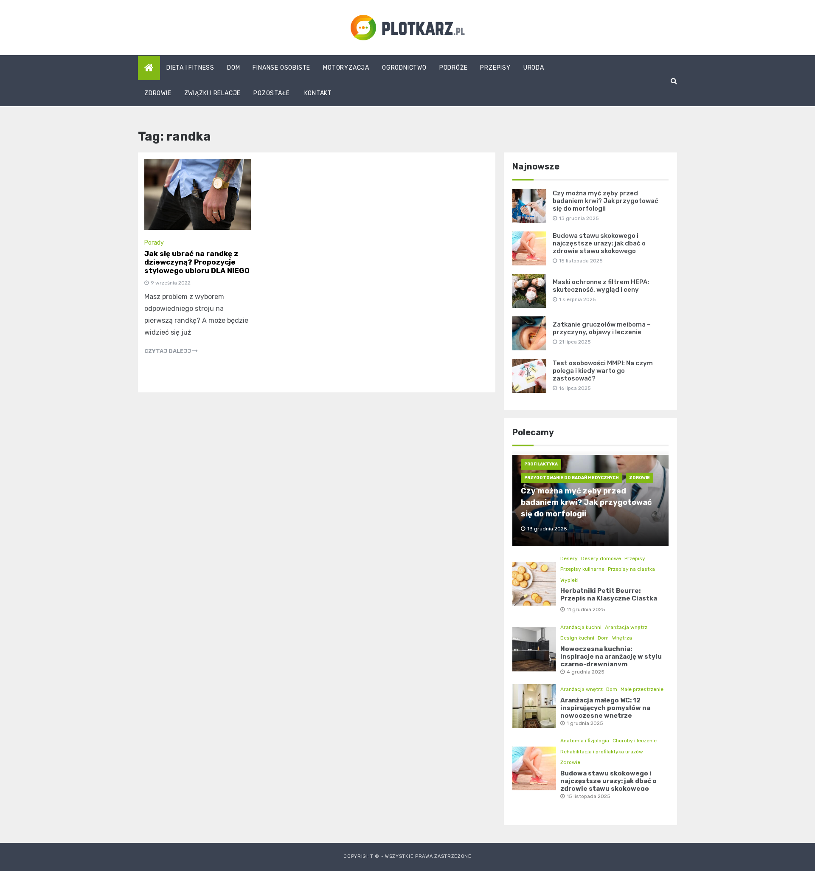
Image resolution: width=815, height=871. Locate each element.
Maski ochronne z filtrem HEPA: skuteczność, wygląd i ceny (601, 285)
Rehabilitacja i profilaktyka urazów (601, 752)
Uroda (533, 67)
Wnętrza (622, 638)
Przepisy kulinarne (582, 569)
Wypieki (569, 580)
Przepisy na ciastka (631, 569)
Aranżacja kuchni (580, 627)
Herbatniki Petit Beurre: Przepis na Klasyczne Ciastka (608, 594)
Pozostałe (271, 93)
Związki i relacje (212, 93)
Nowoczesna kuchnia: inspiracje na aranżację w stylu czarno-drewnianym (611, 656)
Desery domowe (601, 558)
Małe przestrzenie (642, 689)
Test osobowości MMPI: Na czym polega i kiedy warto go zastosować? (603, 370)
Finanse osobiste (281, 67)
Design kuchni (577, 638)
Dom (233, 67)
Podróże (453, 67)
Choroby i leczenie (635, 741)
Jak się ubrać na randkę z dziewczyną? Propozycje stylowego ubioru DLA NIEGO (197, 262)
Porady (154, 242)
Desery (569, 558)
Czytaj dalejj (168, 351)
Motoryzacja (346, 67)
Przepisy (495, 67)
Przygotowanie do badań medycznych (571, 477)
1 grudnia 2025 (585, 723)
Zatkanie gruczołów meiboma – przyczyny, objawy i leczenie (602, 328)
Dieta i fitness (190, 67)
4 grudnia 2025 (585, 672)
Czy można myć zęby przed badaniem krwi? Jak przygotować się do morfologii (605, 200)
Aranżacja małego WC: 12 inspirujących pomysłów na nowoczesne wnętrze (605, 707)
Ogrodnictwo (404, 67)
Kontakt (318, 93)
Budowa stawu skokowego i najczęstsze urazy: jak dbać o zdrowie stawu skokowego (599, 243)
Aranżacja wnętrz (626, 627)
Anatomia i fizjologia (584, 741)
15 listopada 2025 (588, 796)
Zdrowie (157, 93)
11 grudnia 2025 (586, 609)
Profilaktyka (541, 464)
